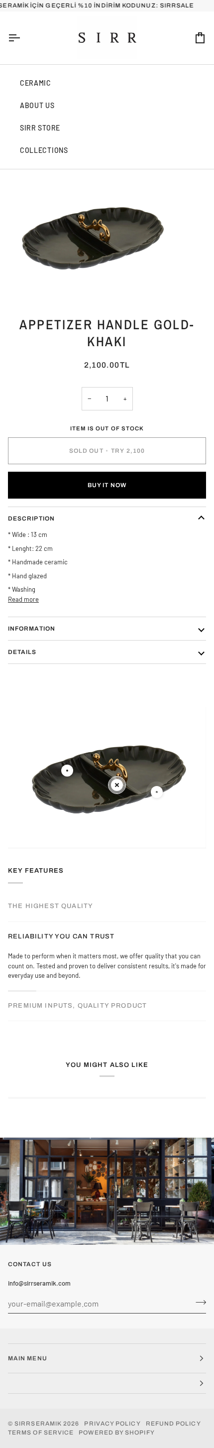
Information (31, 628)
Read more (23, 599)
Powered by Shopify (116, 1432)
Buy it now (107, 485)
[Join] (198, 1302)
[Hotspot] (67, 771)
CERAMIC (35, 83)
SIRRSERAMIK (38, 1423)
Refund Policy (173, 1423)
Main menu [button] (27, 1358)
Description (31, 518)
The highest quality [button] (50, 906)
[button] (107, 1383)
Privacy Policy (112, 1423)
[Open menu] (23, 37)
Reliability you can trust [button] (61, 936)
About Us (37, 105)
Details (22, 652)
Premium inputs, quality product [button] (77, 1005)
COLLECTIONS (44, 150)
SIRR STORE (40, 128)
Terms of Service (41, 1432)
